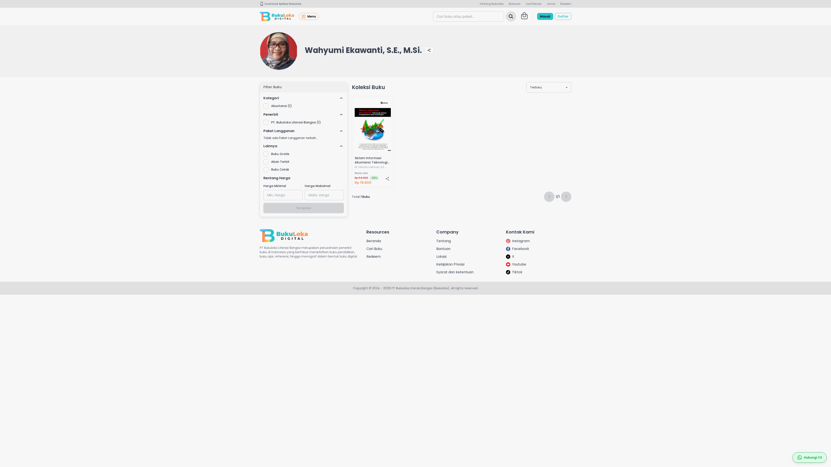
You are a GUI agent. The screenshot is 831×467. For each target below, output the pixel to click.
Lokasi (441, 256)
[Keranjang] (524, 16)
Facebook (520, 248)
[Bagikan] (429, 50)
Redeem (565, 4)
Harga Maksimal (317, 186)
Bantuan (514, 4)
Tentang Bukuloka (492, 4)
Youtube (519, 264)
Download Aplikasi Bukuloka (283, 4)
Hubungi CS (813, 457)
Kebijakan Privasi (450, 264)
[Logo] (277, 16)
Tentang (443, 240)
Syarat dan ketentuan (454, 272)
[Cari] (511, 16)
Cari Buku (374, 248)
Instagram (521, 240)
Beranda (373, 240)
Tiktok (517, 272)
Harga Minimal (274, 186)
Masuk (545, 16)
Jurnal (551, 4)
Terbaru (536, 87)
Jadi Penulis (533, 4)
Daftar (563, 16)
